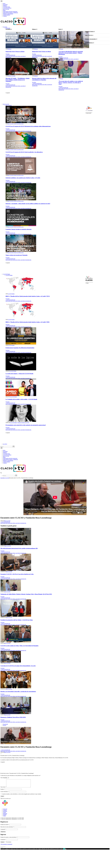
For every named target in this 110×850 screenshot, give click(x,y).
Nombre (3, 789)
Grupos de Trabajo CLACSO (23, 422)
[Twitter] (57, 96)
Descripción (5, 724)
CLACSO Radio (9, 275)
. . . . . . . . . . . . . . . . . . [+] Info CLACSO (89, 112)
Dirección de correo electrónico (7, 826)
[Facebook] (57, 94)
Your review (3, 787)
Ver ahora (7, 53)
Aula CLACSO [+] (89, 35)
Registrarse (3, 831)
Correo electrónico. (5, 791)
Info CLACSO (9, 105)
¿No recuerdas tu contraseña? (6, 844)
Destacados (8, 28)
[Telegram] (57, 101)
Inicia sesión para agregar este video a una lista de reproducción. (18, 131)
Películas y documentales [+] (91, 39)
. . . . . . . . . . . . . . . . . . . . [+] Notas (89, 282)
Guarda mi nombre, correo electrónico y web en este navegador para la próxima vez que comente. (21, 794)
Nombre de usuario (5, 824)
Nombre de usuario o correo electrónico (9, 837)
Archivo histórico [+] (89, 42)
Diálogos (9, 49)
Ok (64, 848)
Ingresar (2, 842)
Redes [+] (61, 29)
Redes (62, 49)
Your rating (3, 777)
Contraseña (3, 829)
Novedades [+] (9, 29)
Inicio (2, 477)
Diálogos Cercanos (11, 75)
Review (4, 725)
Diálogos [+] (34, 29)
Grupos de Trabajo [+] (90, 31)
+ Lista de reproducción (10, 55)
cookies (6, 848)
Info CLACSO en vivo (18, 123)
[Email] (57, 103)
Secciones (5, 26)
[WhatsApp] (57, 98)
